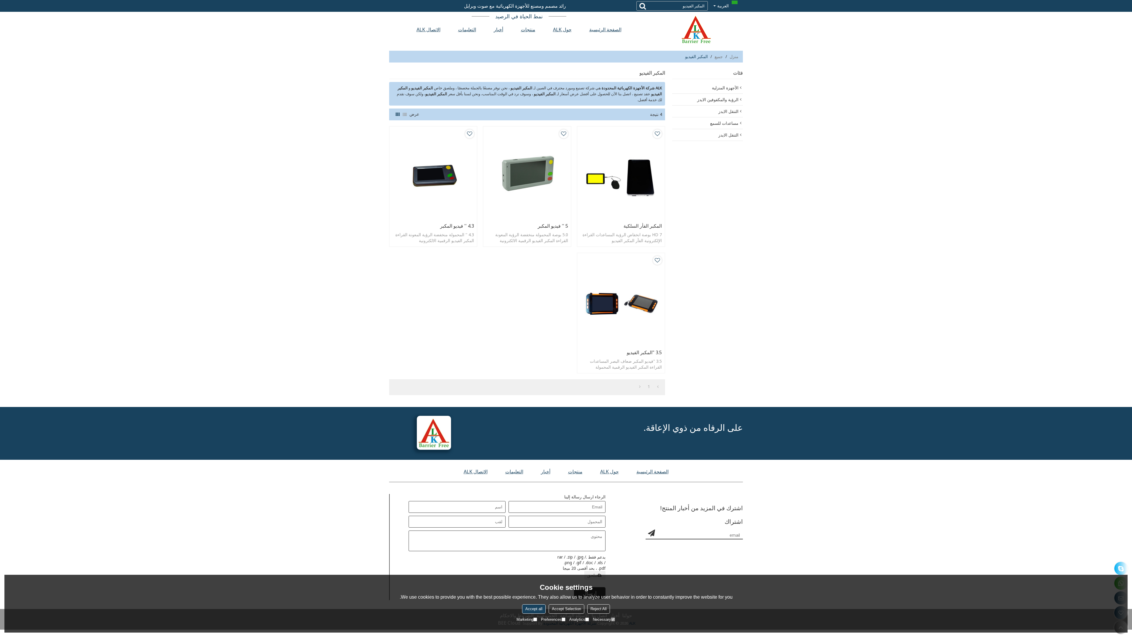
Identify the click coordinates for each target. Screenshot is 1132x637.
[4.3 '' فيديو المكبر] (433, 173)
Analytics (577, 619)
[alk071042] (1121, 568)
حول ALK (562, 29)
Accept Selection (566, 609)
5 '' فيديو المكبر (553, 226)
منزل (734, 56)
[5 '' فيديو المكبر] (527, 173)
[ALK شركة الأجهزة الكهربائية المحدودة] (696, 29)
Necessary (602, 619)
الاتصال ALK (428, 29)
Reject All (598, 609)
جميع (719, 56)
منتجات (528, 29)
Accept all (533, 609)
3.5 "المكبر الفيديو (644, 352)
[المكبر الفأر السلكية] (621, 173)
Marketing (524, 619)
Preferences (551, 619)
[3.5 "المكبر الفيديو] (621, 300)
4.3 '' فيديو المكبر (457, 226)
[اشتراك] (651, 533)
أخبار (498, 29)
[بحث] (643, 5)
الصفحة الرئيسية (605, 29)
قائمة (404, 114)
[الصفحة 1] (658, 386)
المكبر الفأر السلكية (642, 226)
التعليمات (467, 29)
